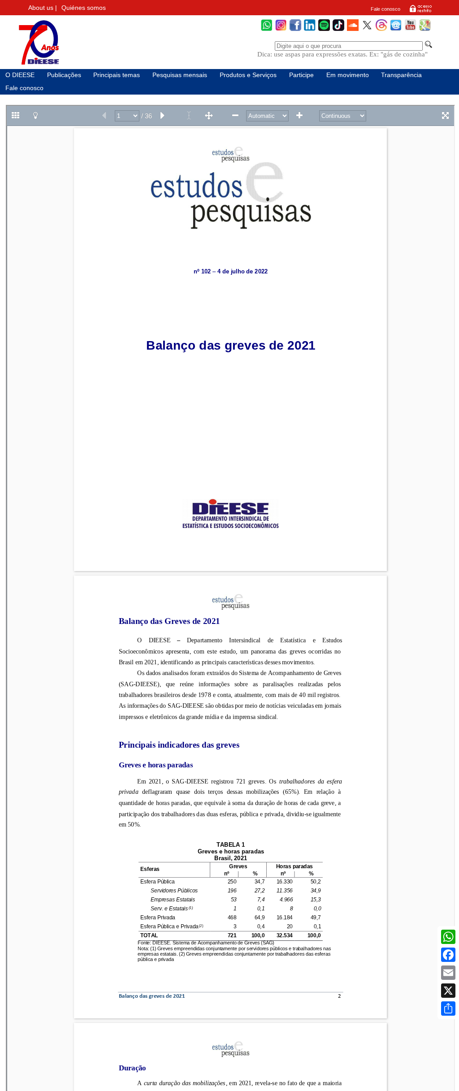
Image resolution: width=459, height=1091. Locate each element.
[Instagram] (281, 30)
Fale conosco (385, 9)
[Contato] (396, 30)
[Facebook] (295, 30)
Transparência (401, 75)
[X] (448, 991)
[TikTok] (338, 30)
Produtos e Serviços (248, 75)
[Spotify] (324, 30)
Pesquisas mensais (179, 75)
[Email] (448, 973)
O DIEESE (20, 75)
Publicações (64, 75)
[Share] (448, 1008)
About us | (42, 7)
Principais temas (116, 75)
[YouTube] (410, 30)
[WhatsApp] (267, 30)
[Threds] (381, 30)
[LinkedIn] (310, 30)
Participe (301, 75)
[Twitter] (367, 30)
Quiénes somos (83, 7)
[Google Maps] (425, 30)
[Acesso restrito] (420, 11)
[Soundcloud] (353, 30)
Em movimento (347, 75)
